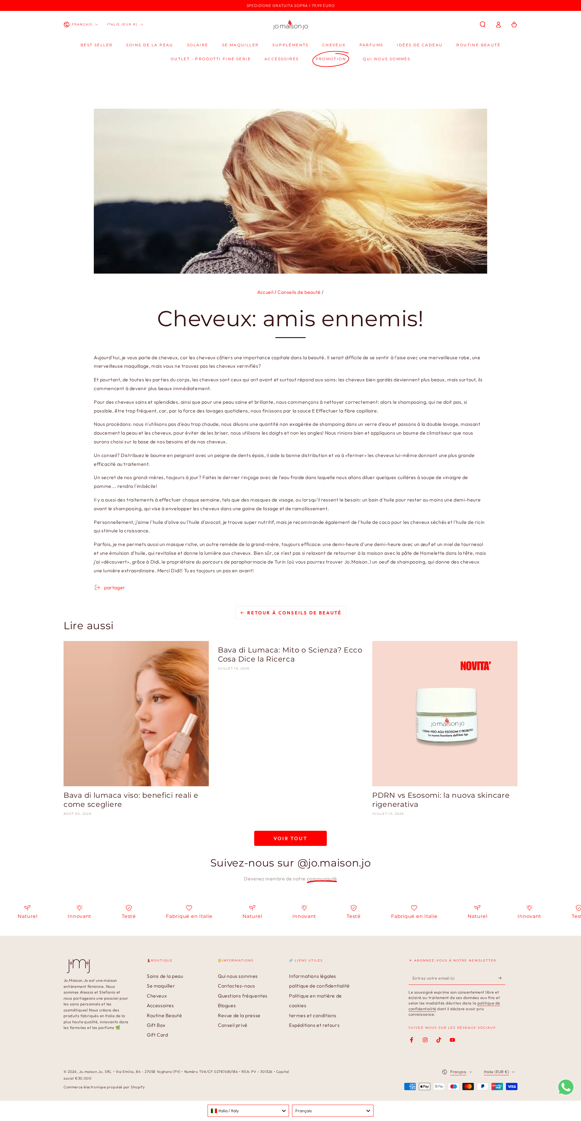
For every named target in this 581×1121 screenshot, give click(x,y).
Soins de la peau (165, 976)
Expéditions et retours (314, 1025)
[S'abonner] (501, 978)
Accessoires (160, 1005)
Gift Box (156, 1025)
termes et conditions (312, 1015)
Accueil (265, 292)
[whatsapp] (566, 1094)
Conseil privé (233, 1025)
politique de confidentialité (319, 986)
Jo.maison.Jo (91, 1071)
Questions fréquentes (243, 996)
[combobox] (248, 1111)
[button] (483, 24)
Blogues (227, 1005)
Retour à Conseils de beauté (294, 613)
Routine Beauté (164, 1015)
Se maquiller (161, 986)
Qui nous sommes (238, 976)
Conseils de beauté (299, 292)
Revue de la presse (239, 1015)
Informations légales (312, 976)
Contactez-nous (236, 986)
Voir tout (290, 838)
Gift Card (157, 1035)
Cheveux (157, 996)
